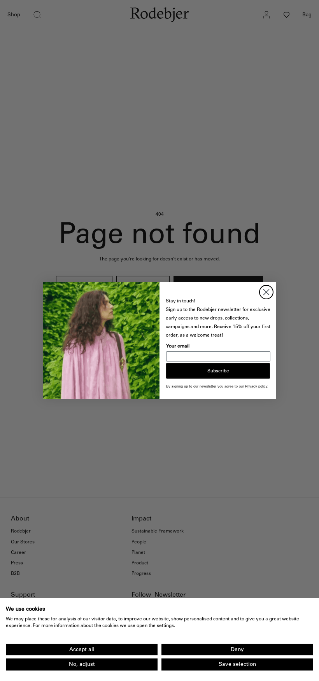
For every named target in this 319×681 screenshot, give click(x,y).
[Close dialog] (266, 292)
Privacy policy (256, 386)
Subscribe (218, 371)
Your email (177, 346)
